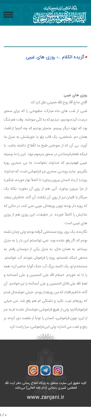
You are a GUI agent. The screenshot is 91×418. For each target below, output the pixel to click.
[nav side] (8, 15)
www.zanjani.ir (45, 397)
